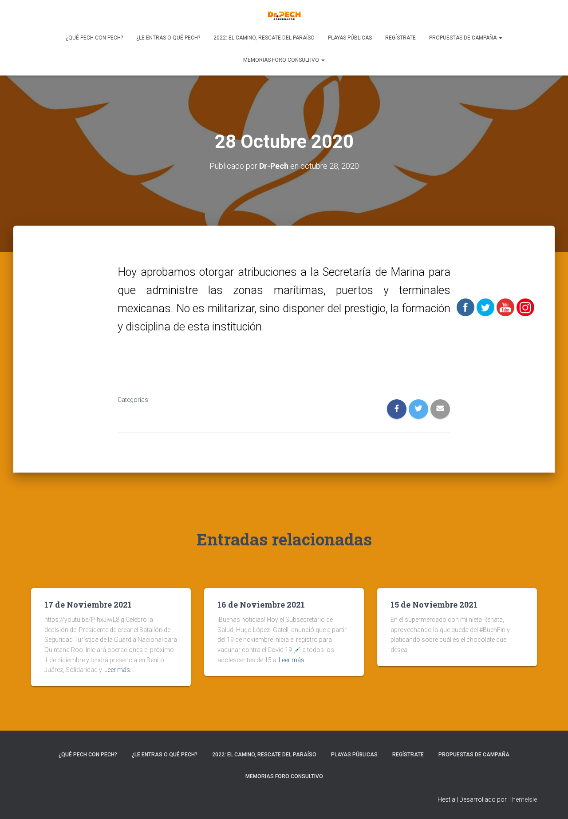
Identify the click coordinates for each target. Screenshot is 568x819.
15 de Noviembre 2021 (433, 604)
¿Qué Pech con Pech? (94, 38)
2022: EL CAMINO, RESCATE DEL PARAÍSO (264, 38)
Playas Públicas (350, 38)
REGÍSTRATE (400, 38)
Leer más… (119, 669)
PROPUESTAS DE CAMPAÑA (463, 38)
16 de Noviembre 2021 (261, 604)
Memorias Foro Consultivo (281, 60)
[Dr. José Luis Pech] (284, 15)
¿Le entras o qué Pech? (168, 38)
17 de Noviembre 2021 (88, 604)
